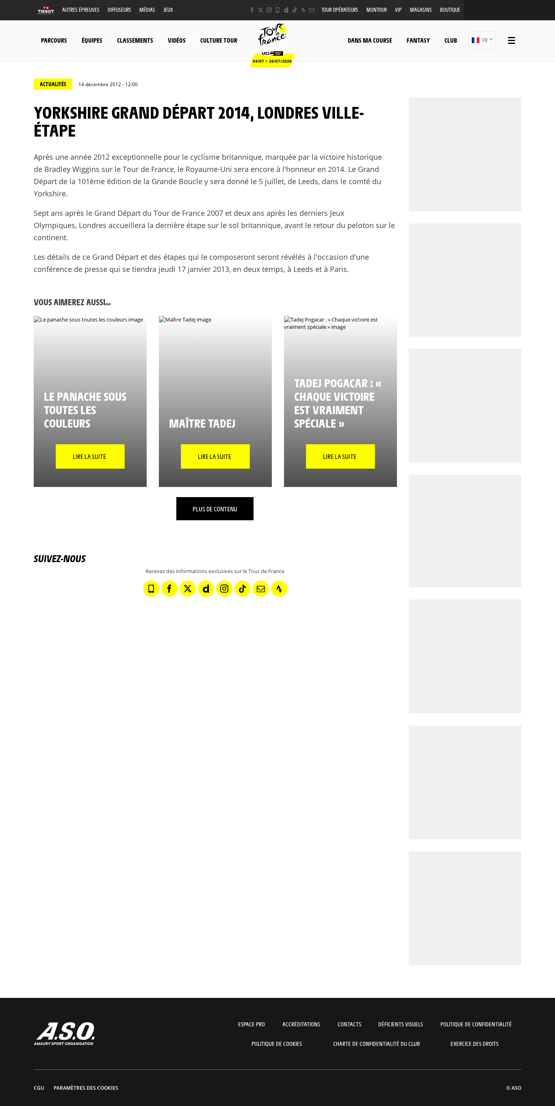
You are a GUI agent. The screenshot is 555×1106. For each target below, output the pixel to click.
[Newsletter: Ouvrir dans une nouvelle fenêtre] (312, 10)
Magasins (421, 9)
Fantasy (418, 40)
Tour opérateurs (339, 9)
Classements (135, 40)
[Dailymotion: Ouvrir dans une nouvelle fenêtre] (286, 10)
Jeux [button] (168, 9)
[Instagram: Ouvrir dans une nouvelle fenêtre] (269, 10)
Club (450, 40)
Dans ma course (370, 40)
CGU (39, 1087)
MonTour (376, 9)
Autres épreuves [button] (81, 9)
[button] (482, 40)
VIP (398, 9)
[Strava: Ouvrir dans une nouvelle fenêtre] (303, 10)
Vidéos (177, 40)
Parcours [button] (54, 40)
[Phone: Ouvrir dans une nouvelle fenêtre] (277, 10)
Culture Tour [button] (218, 40)
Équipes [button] (92, 40)
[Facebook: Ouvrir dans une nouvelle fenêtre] (252, 10)
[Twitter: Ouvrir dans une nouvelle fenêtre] (260, 10)
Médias (147, 9)
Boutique (450, 9)
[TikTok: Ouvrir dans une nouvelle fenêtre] (295, 10)
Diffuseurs (119, 9)
